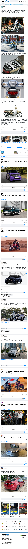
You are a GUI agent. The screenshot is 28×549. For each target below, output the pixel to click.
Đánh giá (2, 269)
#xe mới (2, 392)
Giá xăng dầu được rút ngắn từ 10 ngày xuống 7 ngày (23, 514)
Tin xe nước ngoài (3, 409)
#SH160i (6, 322)
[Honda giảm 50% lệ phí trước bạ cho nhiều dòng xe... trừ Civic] (14, 483)
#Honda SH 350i (8, 359)
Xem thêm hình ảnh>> (4, 124)
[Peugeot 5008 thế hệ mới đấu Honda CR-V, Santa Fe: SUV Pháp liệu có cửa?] (14, 209)
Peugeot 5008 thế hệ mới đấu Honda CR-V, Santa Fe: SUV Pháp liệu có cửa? (13, 195)
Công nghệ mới (3, 166)
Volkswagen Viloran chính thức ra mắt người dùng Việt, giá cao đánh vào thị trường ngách (5, 515)
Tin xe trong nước (7, 13)
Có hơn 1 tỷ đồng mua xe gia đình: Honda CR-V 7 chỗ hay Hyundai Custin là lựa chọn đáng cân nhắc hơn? (13, 265)
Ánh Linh (4, 467)
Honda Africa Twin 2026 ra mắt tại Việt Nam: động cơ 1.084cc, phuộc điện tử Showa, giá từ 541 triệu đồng (13, 372)
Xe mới (5, 199)
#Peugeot (8, 218)
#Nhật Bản (9, 125)
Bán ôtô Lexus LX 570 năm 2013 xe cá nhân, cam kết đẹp (16, 142)
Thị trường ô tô (6, 269)
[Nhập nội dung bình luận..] (11, 131)
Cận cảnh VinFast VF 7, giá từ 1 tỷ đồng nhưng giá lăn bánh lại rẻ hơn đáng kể (14, 515)
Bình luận (14, 129)
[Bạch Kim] (2, 436)
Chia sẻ (25, 129)
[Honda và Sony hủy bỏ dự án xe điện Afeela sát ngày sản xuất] (14, 450)
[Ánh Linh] (2, 468)
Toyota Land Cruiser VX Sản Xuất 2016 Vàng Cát (5, 142)
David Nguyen (5, 294)
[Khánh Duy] (2, 403)
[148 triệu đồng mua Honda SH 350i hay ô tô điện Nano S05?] (14, 351)
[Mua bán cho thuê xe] (25, 1)
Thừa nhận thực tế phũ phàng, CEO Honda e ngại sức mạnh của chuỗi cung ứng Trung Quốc (13, 405)
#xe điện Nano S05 (3, 359)
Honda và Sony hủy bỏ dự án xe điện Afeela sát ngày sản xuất (11, 437)
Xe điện (7, 441)
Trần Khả (4, 193)
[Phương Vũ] (2, 229)
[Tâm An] (2, 7)
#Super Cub (5, 125)
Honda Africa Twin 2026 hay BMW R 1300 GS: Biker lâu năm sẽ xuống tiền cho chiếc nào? (13, 231)
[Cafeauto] (14, 25)
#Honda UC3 (2, 322)
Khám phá (7, 166)
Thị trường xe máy (6, 236)
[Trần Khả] (2, 159)
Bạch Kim (4, 435)
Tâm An (4, 6)
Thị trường (2, 13)
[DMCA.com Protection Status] (23, 535)
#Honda (2, 125)
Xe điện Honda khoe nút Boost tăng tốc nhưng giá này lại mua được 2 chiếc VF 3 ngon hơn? (14, 162)
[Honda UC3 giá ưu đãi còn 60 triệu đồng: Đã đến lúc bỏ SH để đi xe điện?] (14, 314)
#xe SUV (2, 218)
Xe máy (2, 236)
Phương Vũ (4, 228)
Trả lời (9, 296)
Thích (2, 129)
